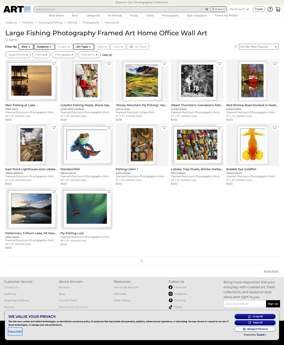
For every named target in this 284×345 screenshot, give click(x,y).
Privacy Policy (15, 331)
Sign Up (273, 303)
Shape (62, 46)
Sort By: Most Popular (254, 46)
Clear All (107, 55)
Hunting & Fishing (50, 22)
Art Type (82, 46)
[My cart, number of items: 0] (278, 9)
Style (101, 46)
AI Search (220, 9)
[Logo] (17, 9)
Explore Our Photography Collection (142, 2)
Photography (90, 22)
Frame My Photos (226, 15)
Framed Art (112, 22)
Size (24, 46)
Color (116, 46)
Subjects (11, 22)
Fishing (72, 22)
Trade (259, 9)
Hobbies (27, 22)
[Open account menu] (247, 9)
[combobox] (119, 9)
